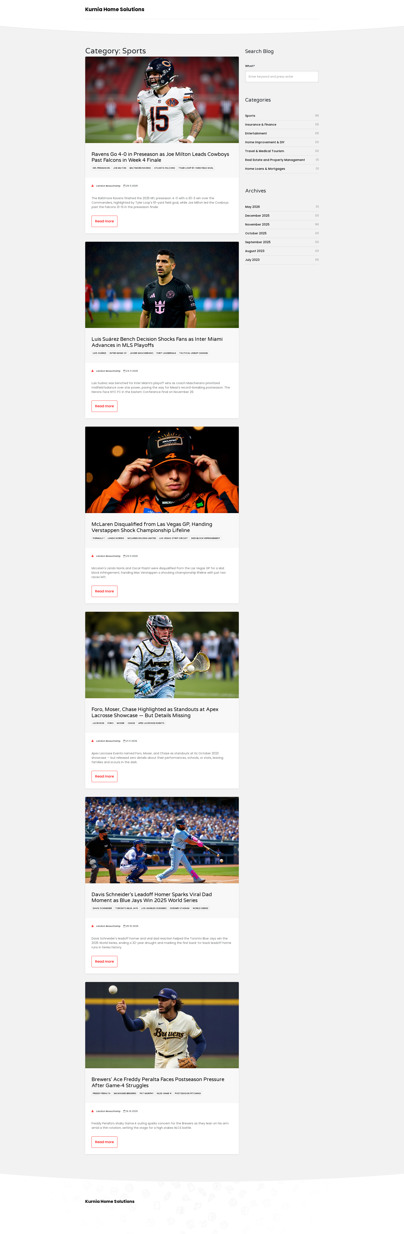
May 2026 (282, 207)
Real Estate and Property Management (282, 160)
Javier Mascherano (141, 353)
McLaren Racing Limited (142, 538)
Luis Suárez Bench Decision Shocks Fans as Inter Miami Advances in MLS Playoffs (157, 342)
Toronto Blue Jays (126, 908)
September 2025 (282, 242)
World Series (200, 908)
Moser (120, 723)
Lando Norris (116, 538)
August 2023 (282, 251)
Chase (131, 723)
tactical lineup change (193, 353)
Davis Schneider (102, 908)
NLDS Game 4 (164, 1093)
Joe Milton (119, 168)
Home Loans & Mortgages (282, 169)
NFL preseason (101, 168)
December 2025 (282, 216)
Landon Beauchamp (108, 185)
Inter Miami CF (118, 353)
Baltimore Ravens (140, 168)
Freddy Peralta (101, 1093)
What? (250, 66)
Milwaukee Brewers (125, 1093)
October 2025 (282, 233)
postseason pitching (188, 1093)
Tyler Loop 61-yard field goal (195, 168)
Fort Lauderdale (166, 353)
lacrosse (98, 723)
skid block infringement (205, 538)
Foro (110, 723)
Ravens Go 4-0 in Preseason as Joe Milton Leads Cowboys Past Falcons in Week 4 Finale (160, 157)
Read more (104, 221)
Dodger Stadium (179, 908)
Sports (282, 116)
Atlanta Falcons (164, 168)
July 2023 (282, 260)
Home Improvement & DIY (282, 142)
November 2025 (282, 224)
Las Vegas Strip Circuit (173, 538)
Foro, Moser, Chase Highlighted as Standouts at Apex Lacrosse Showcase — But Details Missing (155, 712)
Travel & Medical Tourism (282, 151)
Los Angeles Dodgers (154, 908)
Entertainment (282, 133)
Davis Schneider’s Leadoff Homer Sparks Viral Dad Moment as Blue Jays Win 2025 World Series (152, 898)
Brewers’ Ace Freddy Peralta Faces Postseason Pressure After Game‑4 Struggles (158, 1082)
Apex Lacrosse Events (151, 723)
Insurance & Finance (282, 124)
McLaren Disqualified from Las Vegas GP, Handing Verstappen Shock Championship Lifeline (152, 527)
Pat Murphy (146, 1093)
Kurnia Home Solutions (114, 9)
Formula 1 (98, 538)
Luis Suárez (99, 353)
